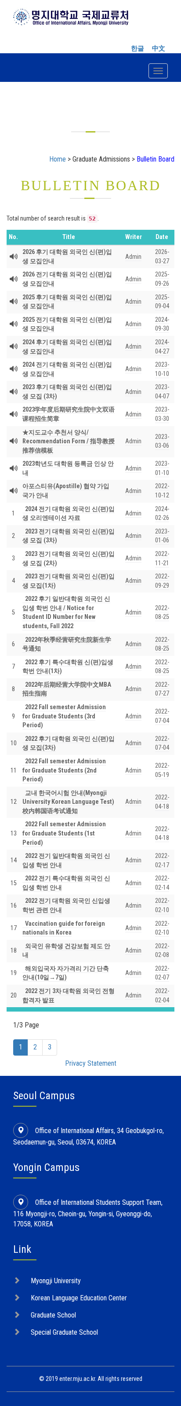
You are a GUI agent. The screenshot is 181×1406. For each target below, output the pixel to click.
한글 (137, 48)
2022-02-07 (162, 973)
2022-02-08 (162, 950)
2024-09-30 (162, 324)
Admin (133, 257)
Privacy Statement (90, 1063)
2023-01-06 (162, 536)
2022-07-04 (162, 743)
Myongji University (56, 1281)
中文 (158, 48)
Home (57, 159)
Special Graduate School (64, 1332)
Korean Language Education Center (79, 1298)
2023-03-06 (162, 441)
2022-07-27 (162, 689)
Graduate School (53, 1315)
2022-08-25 (162, 612)
